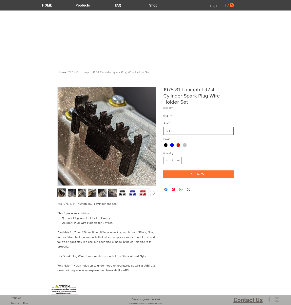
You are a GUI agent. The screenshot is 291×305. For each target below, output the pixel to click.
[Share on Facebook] (166, 189)
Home (61, 72)
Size (166, 123)
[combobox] (198, 131)
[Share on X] (188, 189)
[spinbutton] (172, 160)
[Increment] (178, 160)
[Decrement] (166, 160)
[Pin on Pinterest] (173, 189)
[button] (229, 5)
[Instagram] (277, 299)
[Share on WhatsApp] (181, 189)
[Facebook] (269, 299)
